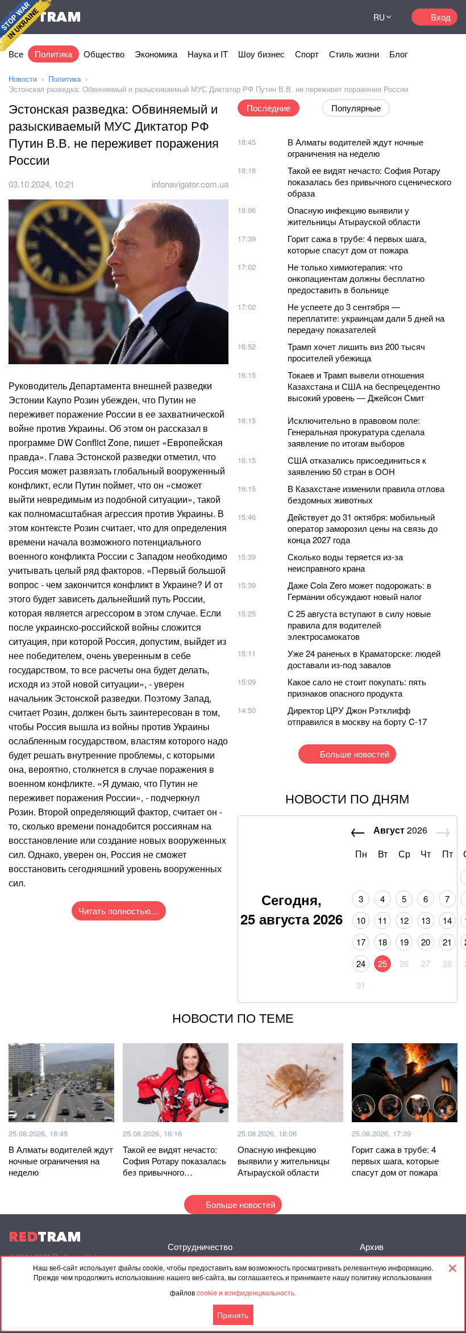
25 (382, 963)
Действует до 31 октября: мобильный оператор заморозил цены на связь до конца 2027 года (363, 528)
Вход (441, 17)
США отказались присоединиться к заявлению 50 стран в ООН (357, 465)
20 (425, 942)
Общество (104, 54)
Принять (232, 1314)
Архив (372, 1246)
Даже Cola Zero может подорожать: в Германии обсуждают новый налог (359, 590)
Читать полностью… (118, 911)
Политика (53, 54)
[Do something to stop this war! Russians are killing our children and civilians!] (25, 25)
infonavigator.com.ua (190, 184)
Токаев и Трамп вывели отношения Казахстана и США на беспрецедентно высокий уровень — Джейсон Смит (364, 386)
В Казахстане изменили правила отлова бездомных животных (366, 494)
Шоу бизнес (261, 54)
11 (382, 920)
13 (425, 920)
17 (360, 942)
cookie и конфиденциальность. (246, 1292)
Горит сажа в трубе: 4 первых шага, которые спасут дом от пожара (357, 244)
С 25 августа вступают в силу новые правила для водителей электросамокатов (359, 624)
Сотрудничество (200, 1246)
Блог (398, 54)
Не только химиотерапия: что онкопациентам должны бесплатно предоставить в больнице (356, 278)
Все (16, 54)
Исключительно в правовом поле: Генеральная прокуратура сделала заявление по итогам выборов (356, 431)
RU (379, 17)
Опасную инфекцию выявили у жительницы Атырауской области (354, 215)
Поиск (340, 17)
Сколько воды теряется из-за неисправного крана (345, 562)
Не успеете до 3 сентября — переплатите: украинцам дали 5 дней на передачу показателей (366, 318)
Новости (23, 78)
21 (447, 942)
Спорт (307, 54)
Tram (45, 1236)
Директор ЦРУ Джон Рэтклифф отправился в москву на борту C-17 (357, 715)
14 (447, 920)
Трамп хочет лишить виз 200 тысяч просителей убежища (356, 352)
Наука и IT (208, 54)
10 (360, 920)
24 (360, 963)
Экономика (156, 54)
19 (404, 942)
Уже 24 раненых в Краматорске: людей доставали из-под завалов (364, 658)
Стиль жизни (354, 54)
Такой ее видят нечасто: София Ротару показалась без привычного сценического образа (369, 181)
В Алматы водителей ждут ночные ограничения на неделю (355, 147)
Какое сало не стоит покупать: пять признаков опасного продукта (357, 687)
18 (382, 942)
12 (404, 920)
